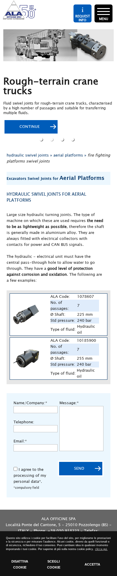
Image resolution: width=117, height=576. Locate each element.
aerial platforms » (69, 155)
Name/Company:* (30, 403)
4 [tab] (73, 139)
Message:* (69, 403)
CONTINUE (30, 127)
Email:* (20, 441)
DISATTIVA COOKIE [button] (19, 564)
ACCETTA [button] (92, 564)
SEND (79, 468)
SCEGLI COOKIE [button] (53, 564)
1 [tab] (42, 139)
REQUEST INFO (82, 18)
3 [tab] (63, 139)
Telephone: (24, 422)
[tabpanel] (58, 82)
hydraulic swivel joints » (29, 155)
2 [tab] (52, 139)
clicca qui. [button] (101, 549)
